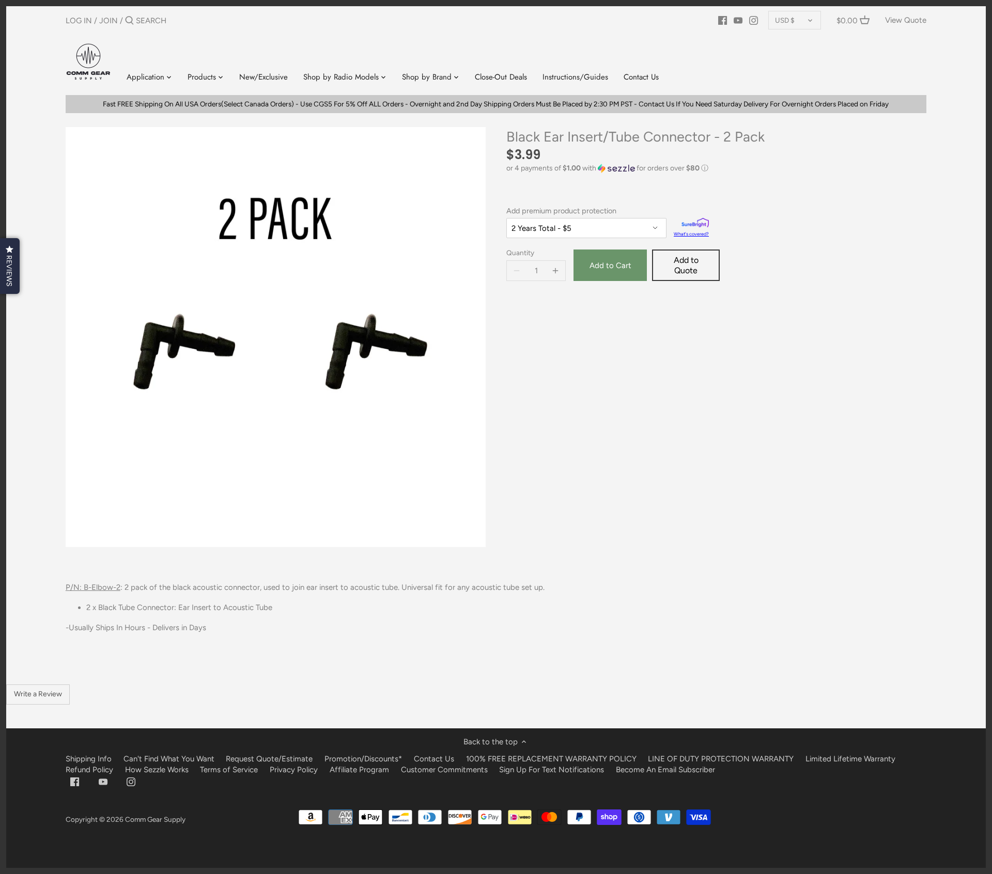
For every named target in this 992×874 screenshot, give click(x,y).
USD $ (785, 20)
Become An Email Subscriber (665, 769)
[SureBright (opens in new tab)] (695, 224)
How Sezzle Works (157, 769)
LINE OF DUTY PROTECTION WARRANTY (721, 758)
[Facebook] (722, 20)
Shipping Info (89, 758)
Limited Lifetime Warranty (850, 758)
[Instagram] (753, 20)
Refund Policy (89, 769)
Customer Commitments (444, 769)
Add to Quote (686, 265)
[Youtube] (738, 20)
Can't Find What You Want (168, 758)
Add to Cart (610, 265)
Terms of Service (230, 769)
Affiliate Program (359, 769)
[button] (716, 168)
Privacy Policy (294, 769)
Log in (79, 20)
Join (108, 20)
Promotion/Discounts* (363, 758)
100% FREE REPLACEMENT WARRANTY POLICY (551, 758)
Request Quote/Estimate (270, 758)
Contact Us (434, 758)
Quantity (520, 252)
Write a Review (38, 694)
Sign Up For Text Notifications (551, 769)
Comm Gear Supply (155, 819)
